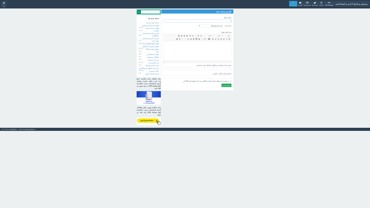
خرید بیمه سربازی (153, 60)
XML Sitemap (329, 5)
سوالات (321, 5)
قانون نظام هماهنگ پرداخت (150, 43)
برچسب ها (315, 5)
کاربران (300, 5)
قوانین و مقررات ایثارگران (150, 46)
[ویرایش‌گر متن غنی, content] (197, 50)
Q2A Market (14, 129)
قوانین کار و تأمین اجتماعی (150, 25)
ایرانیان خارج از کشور (152, 74)
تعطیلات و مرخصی (153, 57)
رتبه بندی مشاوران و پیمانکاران (149, 68)
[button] (226, 35)
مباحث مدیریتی (154, 71)
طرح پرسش (293, 5)
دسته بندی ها (307, 5)
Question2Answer (30, 129)
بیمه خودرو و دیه (153, 62)
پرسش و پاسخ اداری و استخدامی (351, 4)
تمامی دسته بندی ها (152, 22)
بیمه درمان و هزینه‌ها (152, 65)
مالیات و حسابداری (153, 54)
